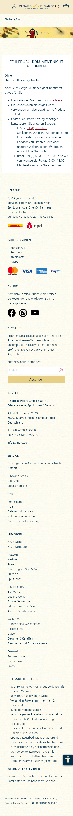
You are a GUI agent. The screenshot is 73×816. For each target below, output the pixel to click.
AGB (10, 506)
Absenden (36, 379)
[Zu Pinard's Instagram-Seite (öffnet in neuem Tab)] (23, 313)
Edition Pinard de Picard (23, 606)
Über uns (13, 480)
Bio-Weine (14, 591)
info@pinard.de (37, 128)
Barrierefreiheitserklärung (24, 521)
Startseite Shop (13, 19)
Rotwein (13, 554)
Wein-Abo (14, 619)
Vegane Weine (16, 596)
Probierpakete (16, 661)
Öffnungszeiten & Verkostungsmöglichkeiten (35, 463)
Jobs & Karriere (17, 485)
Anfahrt (12, 468)
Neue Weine (15, 541)
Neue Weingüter (18, 546)
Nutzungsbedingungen (22, 516)
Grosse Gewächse (19, 601)
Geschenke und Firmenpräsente (27, 643)
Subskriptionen (17, 656)
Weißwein (14, 559)
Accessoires (15, 628)
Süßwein (13, 574)
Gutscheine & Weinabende (24, 624)
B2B (10, 493)
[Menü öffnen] (8, 5)
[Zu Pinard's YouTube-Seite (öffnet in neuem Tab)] (34, 313)
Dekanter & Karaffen (20, 638)
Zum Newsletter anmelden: (24, 362)
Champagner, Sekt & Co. (23, 569)
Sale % (11, 666)
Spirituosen (15, 579)
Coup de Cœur (17, 586)
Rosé (11, 564)
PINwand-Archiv (18, 476)
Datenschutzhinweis (20, 511)
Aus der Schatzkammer (22, 611)
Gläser (12, 633)
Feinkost (13, 651)
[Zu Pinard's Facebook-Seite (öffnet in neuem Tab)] (11, 313)
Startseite (55, 100)
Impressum (15, 501)
